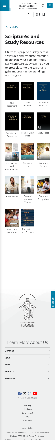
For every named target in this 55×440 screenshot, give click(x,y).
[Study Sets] (37, 14)
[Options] (48, 14)
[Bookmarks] (43, 14)
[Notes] (29, 14)
